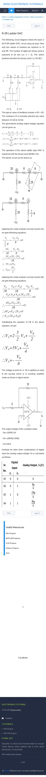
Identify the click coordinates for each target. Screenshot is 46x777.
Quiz (7, 553)
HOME (23, 762)
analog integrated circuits (18, 17)
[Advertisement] (23, 580)
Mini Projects (22, 10)
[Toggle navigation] (5, 10)
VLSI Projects (11, 543)
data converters (36, 17)
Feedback (9, 718)
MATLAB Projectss (13, 538)
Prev (8, 26)
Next (36, 26)
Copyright (6, 770)
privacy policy (16, 710)
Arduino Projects (12, 548)
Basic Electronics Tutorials (22, 4)
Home (4, 17)
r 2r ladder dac (7, 19)
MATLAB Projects (10, 733)
